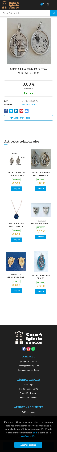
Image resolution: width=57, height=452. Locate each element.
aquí (35, 432)
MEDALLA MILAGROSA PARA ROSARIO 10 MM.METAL (40, 222)
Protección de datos (28, 393)
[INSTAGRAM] (28, 349)
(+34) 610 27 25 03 (28, 361)
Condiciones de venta (28, 389)
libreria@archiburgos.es (28, 365)
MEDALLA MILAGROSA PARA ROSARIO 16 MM (16, 276)
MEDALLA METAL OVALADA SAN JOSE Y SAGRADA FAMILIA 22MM (16, 174)
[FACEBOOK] (24, 349)
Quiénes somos (28, 412)
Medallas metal (29, 104)
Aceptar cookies (28, 444)
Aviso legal (28, 384)
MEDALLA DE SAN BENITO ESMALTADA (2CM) (41, 277)
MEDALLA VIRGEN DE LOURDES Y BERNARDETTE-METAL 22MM (41, 174)
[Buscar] (53, 13)
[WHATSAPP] (33, 349)
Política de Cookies (28, 397)
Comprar (16, 188)
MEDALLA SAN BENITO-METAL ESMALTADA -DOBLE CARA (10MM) (16, 225)
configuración (28, 436)
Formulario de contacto (28, 370)
